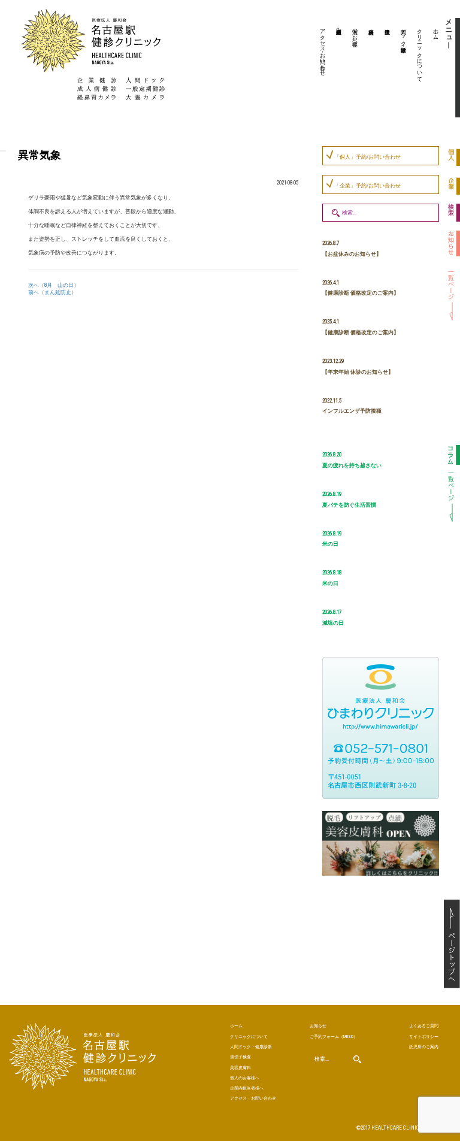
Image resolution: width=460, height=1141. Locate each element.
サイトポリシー (423, 1036)
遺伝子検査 (385, 69)
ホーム (436, 31)
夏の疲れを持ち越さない (352, 465)
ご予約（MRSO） (334, 1036)
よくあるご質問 (423, 1025)
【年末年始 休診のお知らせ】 (358, 372)
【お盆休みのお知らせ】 (352, 254)
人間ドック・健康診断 (404, 34)
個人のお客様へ (355, 34)
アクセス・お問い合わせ (323, 49)
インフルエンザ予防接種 (352, 411)
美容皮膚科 (369, 69)
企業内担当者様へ (339, 28)
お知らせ (318, 1025)
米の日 (330, 544)
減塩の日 (333, 623)
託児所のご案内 (423, 1046)
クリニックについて (420, 52)
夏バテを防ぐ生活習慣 (349, 505)
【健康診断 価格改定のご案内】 (360, 293)
